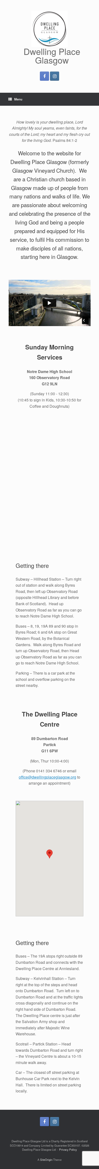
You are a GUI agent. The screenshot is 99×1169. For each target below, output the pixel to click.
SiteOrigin (46, 1160)
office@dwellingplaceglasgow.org (47, 777)
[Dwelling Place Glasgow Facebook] (44, 76)
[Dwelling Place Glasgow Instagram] (54, 76)
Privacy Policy (68, 1149)
